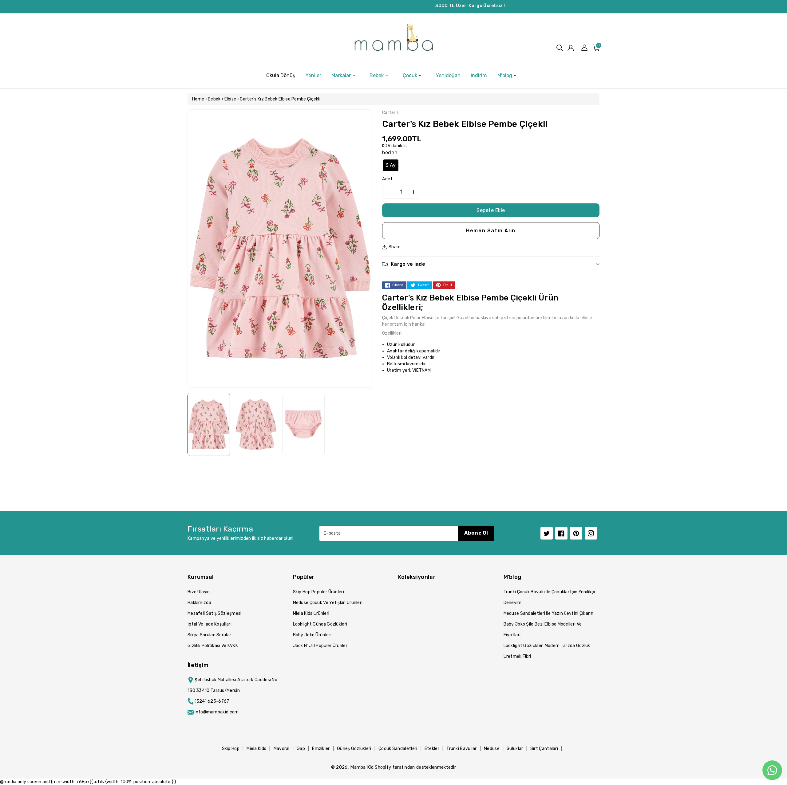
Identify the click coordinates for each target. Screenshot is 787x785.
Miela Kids (256, 748)
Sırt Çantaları (544, 748)
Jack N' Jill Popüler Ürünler (320, 645)
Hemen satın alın (491, 231)
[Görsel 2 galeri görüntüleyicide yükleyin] (256, 424)
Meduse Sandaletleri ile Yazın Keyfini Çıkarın (549, 613)
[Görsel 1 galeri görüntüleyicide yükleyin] (209, 424)
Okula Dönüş (280, 75)
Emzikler (321, 748)
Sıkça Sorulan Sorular (209, 635)
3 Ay (391, 165)
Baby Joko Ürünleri (312, 635)
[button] (559, 48)
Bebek (214, 99)
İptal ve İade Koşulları (209, 624)
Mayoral (282, 748)
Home (198, 99)
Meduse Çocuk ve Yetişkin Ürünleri (328, 602)
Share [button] (395, 246)
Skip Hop (230, 748)
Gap (301, 748)
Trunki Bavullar (461, 748)
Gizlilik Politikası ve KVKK (213, 645)
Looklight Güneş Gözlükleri (320, 624)
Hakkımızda (199, 602)
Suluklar (515, 748)
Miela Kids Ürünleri (311, 613)
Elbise (230, 99)
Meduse (492, 748)
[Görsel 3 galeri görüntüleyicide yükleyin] (303, 424)
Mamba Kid (362, 767)
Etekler (432, 748)
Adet (387, 179)
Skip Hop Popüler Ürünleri (318, 592)
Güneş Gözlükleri (354, 748)
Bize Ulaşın (199, 592)
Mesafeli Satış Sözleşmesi (215, 613)
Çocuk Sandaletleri (397, 748)
